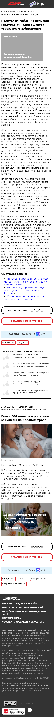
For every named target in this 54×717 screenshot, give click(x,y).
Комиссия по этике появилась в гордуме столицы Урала (24, 298)
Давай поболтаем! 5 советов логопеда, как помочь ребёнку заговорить (24, 518)
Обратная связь (11, 618)
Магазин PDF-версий (31, 607)
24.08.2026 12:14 (8, 407)
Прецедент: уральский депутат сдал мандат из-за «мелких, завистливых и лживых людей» (26, 281)
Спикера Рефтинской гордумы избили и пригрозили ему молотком (30, 392)
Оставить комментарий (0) (27, 321)
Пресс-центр (9, 607)
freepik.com (7, 460)
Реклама (7, 603)
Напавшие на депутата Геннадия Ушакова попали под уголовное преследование (31, 365)
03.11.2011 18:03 (8, 11)
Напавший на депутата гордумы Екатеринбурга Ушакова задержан (28, 383)
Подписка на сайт (26, 603)
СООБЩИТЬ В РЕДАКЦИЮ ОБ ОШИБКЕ (23, 622)
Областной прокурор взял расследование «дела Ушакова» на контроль (31, 374)
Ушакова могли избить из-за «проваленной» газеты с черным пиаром (30, 356)
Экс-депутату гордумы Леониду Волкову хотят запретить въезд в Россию (24, 290)
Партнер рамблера (26, 703)
